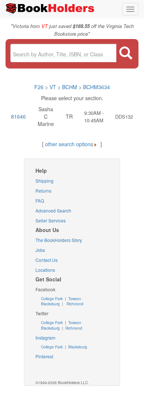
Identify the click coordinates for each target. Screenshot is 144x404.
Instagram (45, 337)
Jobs (40, 250)
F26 (39, 87)
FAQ (39, 200)
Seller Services (50, 220)
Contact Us (46, 260)
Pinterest (44, 356)
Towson (74, 298)
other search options (69, 144)
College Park (52, 298)
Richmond (74, 303)
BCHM (69, 87)
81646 (18, 116)
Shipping (44, 181)
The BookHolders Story (58, 240)
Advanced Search (53, 210)
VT (53, 87)
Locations (45, 270)
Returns (43, 190)
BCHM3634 (96, 87)
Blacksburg (50, 303)
